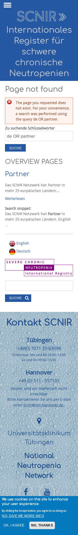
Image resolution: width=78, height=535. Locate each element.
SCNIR (36, 17)
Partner (17, 174)
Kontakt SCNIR (39, 323)
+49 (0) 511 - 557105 (39, 381)
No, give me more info (23, 516)
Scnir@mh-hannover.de (44, 404)
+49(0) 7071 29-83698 (39, 348)
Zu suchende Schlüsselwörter (30, 128)
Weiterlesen (15, 198)
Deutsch (22, 251)
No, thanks (42, 525)
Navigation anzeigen (7, 6)
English (22, 243)
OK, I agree (14, 525)
